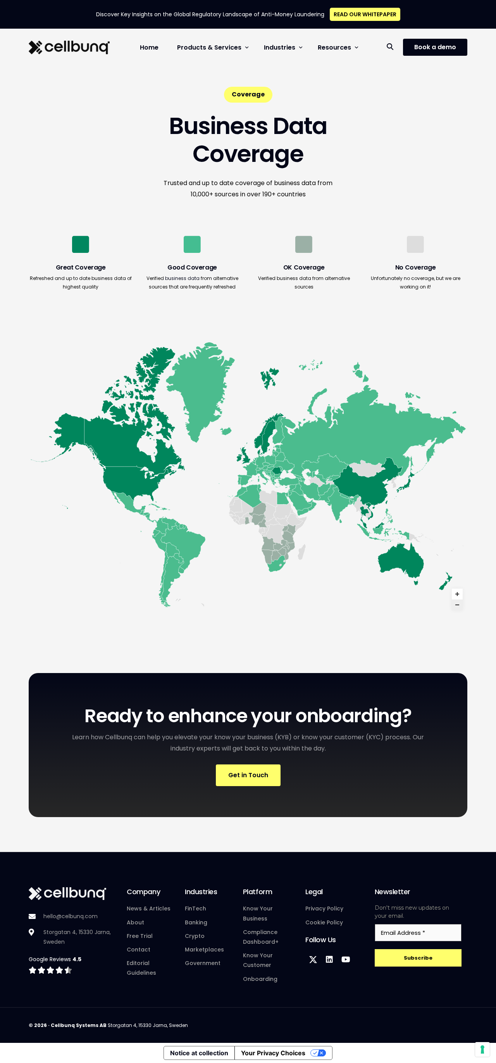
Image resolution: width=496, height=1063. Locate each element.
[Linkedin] (329, 959)
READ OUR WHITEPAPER (365, 14)
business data (182, 278)
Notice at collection (199, 1053)
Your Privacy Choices (273, 1053)
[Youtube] (345, 959)
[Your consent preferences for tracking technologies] (482, 1049)
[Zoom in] (457, 594)
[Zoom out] (457, 604)
